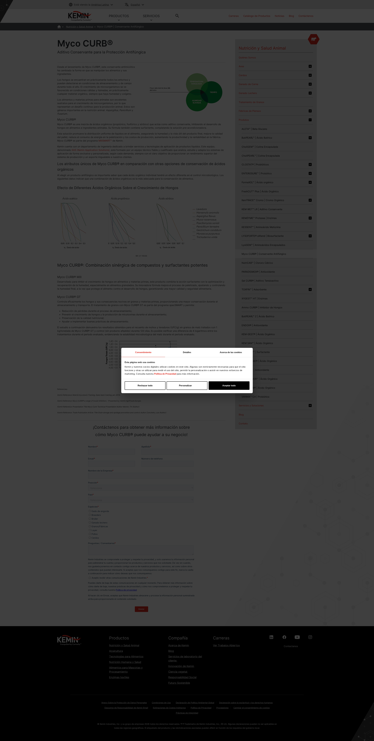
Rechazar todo (145, 385)
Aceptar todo (229, 385)
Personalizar (185, 385)
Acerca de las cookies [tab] (231, 352)
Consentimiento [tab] (143, 352)
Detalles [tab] (187, 352)
